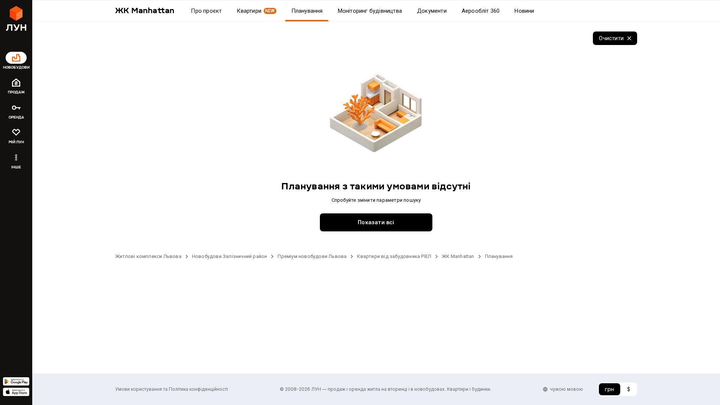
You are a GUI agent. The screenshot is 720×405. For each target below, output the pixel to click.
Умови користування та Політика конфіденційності (171, 389)
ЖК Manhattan (458, 256)
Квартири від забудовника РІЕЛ (394, 256)
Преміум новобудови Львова (312, 256)
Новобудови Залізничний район (229, 256)
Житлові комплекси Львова (148, 256)
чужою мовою (566, 389)
